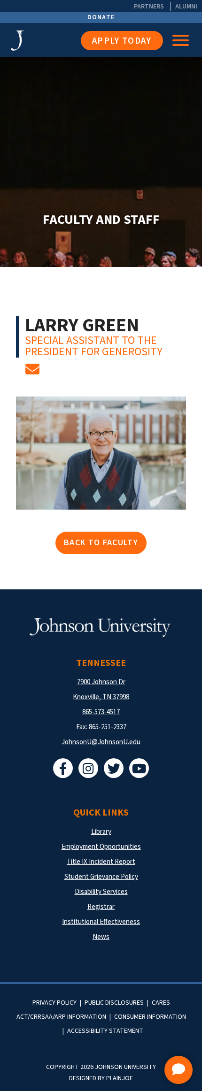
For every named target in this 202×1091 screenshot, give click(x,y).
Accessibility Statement (105, 1031)
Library (101, 832)
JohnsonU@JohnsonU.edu (101, 742)
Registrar (101, 907)
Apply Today (122, 41)
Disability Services (101, 892)
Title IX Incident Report (101, 862)
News (101, 937)
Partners (149, 6)
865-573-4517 (101, 712)
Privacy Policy (54, 1002)
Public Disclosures (114, 1002)
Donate (101, 17)
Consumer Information (150, 1017)
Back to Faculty (101, 543)
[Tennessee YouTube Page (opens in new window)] (139, 768)
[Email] (32, 372)
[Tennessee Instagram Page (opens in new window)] (88, 768)
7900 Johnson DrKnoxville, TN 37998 (101, 689)
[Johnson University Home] (17, 41)
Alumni (186, 6)
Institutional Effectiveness (101, 922)
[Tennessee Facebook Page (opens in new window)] (63, 768)
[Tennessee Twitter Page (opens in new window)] (114, 768)
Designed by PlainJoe (101, 1078)
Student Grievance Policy (101, 877)
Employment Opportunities (101, 847)
